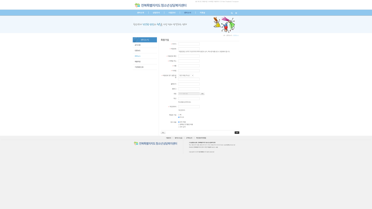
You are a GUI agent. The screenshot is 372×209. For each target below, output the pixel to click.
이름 (174, 66)
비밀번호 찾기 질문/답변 (168, 76)
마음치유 (216, 1)
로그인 (199, 1)
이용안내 (168, 138)
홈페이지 (173, 84)
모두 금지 (183, 127)
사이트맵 (210, 1)
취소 (163, 132)
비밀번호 (173, 49)
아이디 (173, 44)
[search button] (232, 12)
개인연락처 (172, 106)
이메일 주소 (172, 61)
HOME (224, 35)
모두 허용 (183, 122)
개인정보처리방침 (201, 138)
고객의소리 (189, 138)
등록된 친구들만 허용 (186, 124)
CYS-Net (222, 1)
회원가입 (204, 1)
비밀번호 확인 (171, 56)
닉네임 (173, 70)
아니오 (182, 117)
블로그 (174, 89)
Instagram (236, 1)
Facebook (229, 1)
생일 (175, 93)
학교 (175, 98)
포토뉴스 (236, 35)
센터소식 (229, 35)
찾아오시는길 (178, 138)
